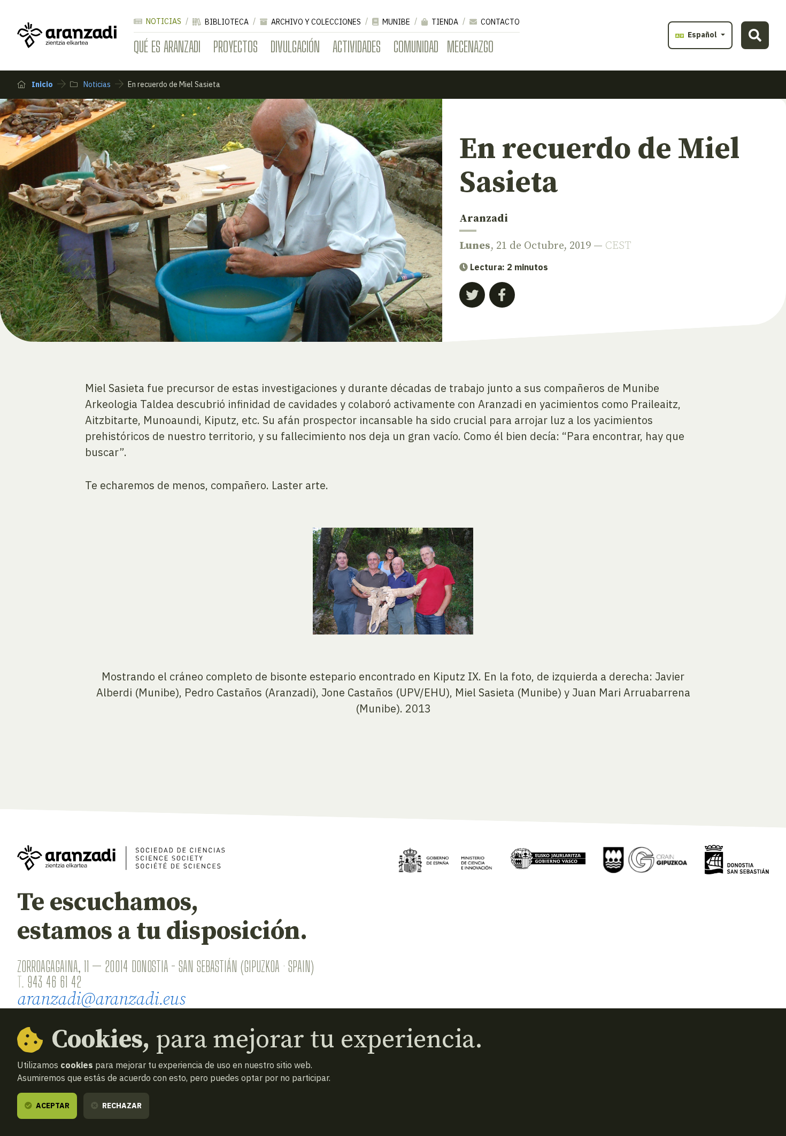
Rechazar (121, 1105)
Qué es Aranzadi (167, 46)
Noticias (162, 21)
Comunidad (416, 46)
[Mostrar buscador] (755, 35)
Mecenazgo (470, 46)
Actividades (357, 46)
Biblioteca (226, 22)
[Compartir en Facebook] (502, 295)
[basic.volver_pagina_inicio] (67, 35)
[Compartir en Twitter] (472, 295)
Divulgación (295, 46)
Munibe (395, 22)
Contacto (499, 22)
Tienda (444, 22)
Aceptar (52, 1105)
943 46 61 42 (54, 982)
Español (702, 35)
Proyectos (235, 46)
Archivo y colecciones (315, 22)
